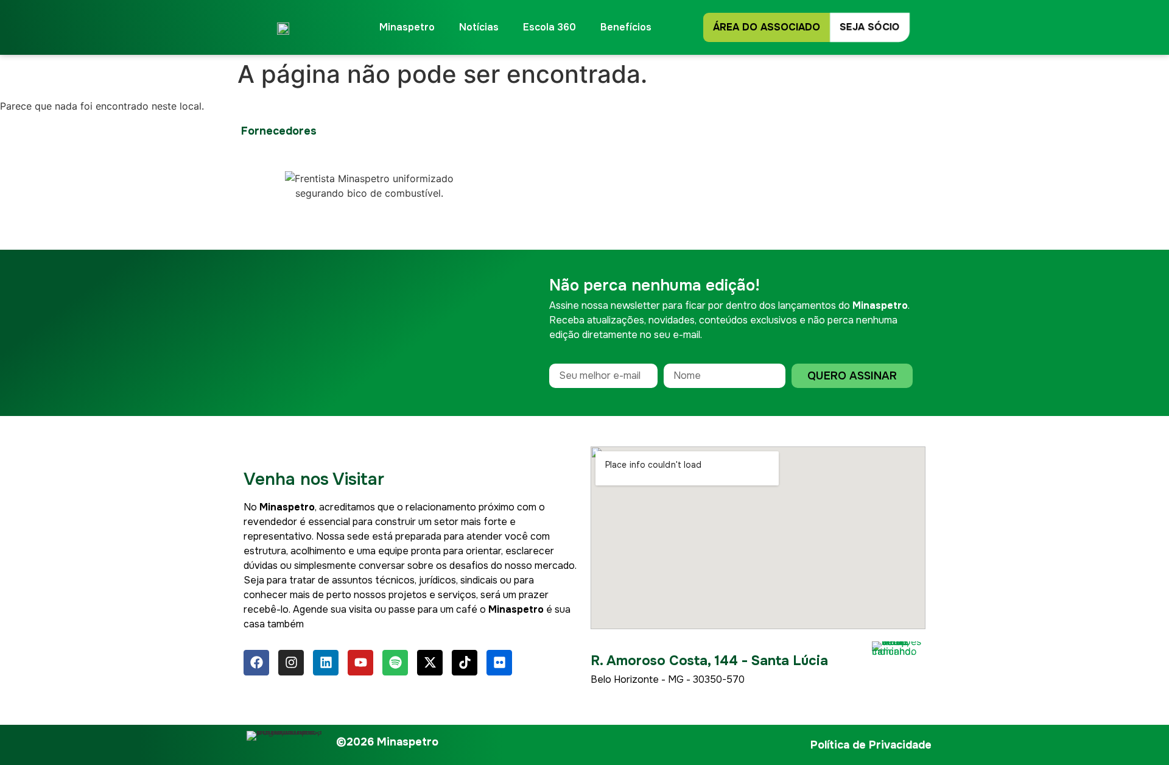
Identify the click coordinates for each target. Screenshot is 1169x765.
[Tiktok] (464, 662)
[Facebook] (256, 662)
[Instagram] (291, 662)
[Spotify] (395, 662)
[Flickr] (499, 662)
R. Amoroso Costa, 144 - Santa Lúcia (709, 660)
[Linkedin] (326, 662)
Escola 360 (549, 27)
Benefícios (625, 27)
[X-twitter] (430, 662)
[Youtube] (360, 662)
